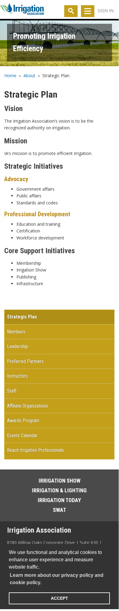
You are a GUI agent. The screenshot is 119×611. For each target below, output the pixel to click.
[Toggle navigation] (87, 11)
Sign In (106, 10)
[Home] (22, 10)
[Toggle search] (71, 11)
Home (10, 75)
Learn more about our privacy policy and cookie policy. (56, 579)
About (29, 75)
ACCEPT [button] (59, 598)
